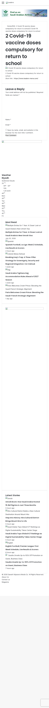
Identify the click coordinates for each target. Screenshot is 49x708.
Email (8, 125)
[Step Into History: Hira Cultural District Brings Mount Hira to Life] (24, 514)
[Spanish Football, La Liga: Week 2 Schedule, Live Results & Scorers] (9, 241)
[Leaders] (10, 3)
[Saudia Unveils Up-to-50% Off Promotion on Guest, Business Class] (24, 559)
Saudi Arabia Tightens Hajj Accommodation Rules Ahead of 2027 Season (22, 276)
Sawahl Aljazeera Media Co (18, 574)
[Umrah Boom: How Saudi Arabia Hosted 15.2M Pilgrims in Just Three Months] (8, 498)
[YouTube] (2, 589)
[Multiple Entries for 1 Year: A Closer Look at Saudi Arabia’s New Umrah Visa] (24, 229)
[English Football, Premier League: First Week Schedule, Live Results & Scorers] (9, 543)
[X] (2, 587)
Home (9, 26)
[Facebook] (2, 584)
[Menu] (3, 3)
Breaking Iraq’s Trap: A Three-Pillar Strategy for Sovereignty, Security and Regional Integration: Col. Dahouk (22, 260)
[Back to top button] (0, 595)
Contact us (6, 579)
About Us (5, 577)
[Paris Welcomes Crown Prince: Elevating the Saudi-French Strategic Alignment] (24, 289)
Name (8, 119)
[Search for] (46, 3)
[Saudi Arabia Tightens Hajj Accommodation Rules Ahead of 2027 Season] (7, 270)
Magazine (5, 582)
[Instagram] (2, 592)
